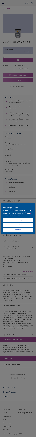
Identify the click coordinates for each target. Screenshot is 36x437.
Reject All (18, 229)
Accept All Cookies (18, 224)
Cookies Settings (18, 220)
